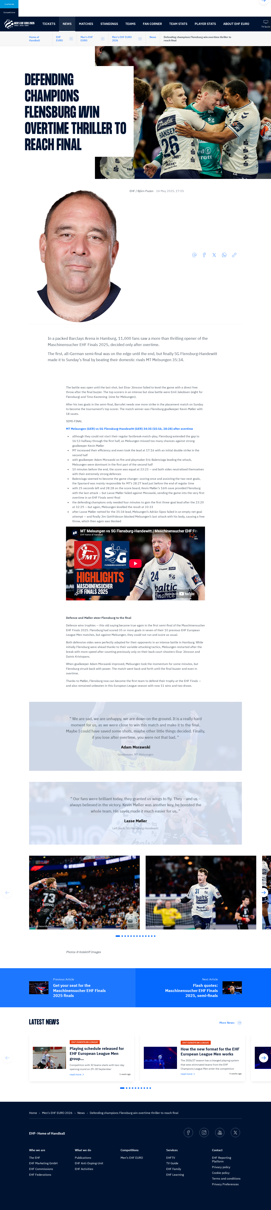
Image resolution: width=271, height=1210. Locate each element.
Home (33, 1113)
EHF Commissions (41, 1169)
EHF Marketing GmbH (43, 1163)
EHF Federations (40, 1174)
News (67, 24)
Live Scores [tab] (9, 4)
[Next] (263, 892)
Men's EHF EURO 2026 (122, 38)
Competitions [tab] (9, 12)
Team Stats (178, 24)
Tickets (48, 24)
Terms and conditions (226, 1178)
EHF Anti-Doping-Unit (89, 1163)
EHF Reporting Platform (221, 1159)
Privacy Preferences (225, 1184)
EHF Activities (84, 1169)
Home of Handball (34, 38)
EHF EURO (59, 38)
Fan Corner (152, 24)
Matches (86, 24)
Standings (109, 24)
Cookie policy (221, 1173)
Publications (83, 1157)
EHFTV (170, 1157)
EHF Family (173, 1169)
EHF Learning (175, 1174)
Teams (130, 24)
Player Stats (205, 24)
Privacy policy (221, 1167)
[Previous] (7, 892)
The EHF (34, 1157)
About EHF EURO (236, 24)
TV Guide (172, 1163)
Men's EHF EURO (87, 38)
